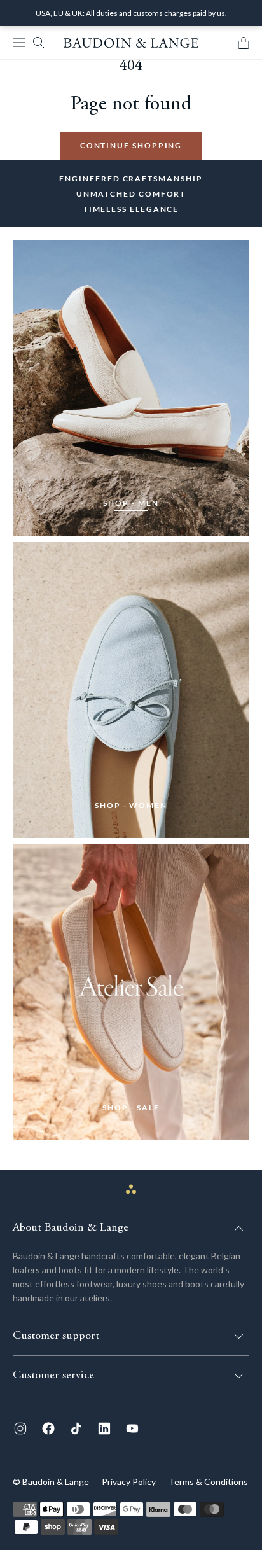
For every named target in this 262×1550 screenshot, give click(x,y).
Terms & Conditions (208, 1481)
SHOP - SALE (131, 1107)
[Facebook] (48, 1428)
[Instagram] (20, 1428)
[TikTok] (76, 1428)
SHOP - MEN (130, 503)
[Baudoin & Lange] (131, 43)
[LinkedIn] (104, 1428)
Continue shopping (131, 145)
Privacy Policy (129, 1481)
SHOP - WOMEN (131, 805)
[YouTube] (132, 1428)
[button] (19, 42)
